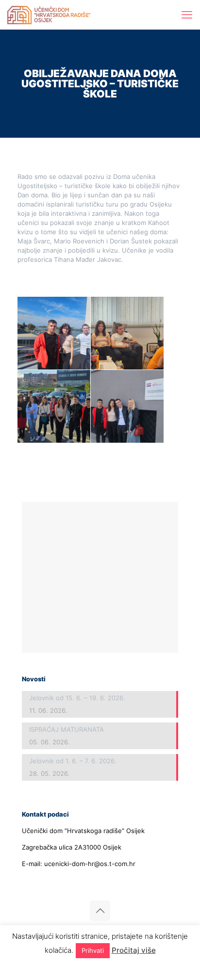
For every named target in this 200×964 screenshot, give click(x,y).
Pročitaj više (134, 950)
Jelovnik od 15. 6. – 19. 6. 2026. (77, 698)
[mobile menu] (187, 14)
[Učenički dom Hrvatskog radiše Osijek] (48, 14)
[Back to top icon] (100, 910)
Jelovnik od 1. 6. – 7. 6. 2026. (73, 761)
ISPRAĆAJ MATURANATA (66, 729)
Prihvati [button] (93, 950)
